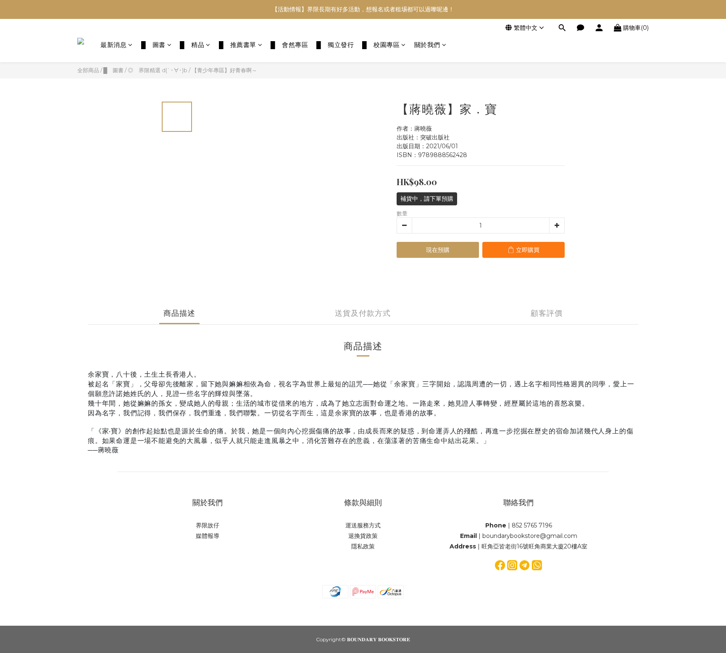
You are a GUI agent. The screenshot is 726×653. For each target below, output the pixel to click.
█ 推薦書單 (237, 45)
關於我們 (427, 45)
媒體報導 (207, 536)
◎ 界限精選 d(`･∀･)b (157, 70)
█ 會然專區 (289, 45)
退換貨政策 (363, 536)
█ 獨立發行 (335, 45)
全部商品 (88, 70)
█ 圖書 (153, 45)
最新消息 (113, 45)
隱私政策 (363, 546)
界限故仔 (207, 525)
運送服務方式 (363, 525)
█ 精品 (192, 45)
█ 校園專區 (381, 45)
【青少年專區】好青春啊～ (224, 70)
